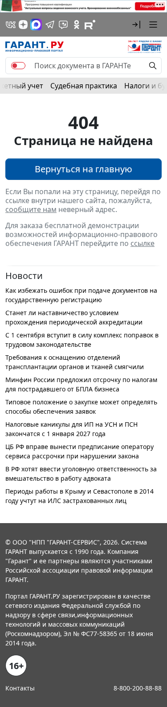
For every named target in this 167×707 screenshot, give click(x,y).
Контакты (20, 688)
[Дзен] (23, 24)
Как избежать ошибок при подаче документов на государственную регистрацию (81, 295)
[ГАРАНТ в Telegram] (50, 24)
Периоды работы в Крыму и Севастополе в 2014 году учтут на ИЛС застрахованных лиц (79, 496)
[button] (136, 24)
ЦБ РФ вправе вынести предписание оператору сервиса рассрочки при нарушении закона (79, 451)
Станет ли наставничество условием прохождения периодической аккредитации (74, 317)
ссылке (142, 243)
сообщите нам (31, 209)
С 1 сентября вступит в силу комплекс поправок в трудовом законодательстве (82, 340)
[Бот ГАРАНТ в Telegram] (63, 24)
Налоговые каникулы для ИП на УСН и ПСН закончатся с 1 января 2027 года (71, 429)
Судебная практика (83, 86)
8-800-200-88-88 (138, 688)
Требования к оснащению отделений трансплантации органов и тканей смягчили (74, 362)
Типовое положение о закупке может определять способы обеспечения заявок (81, 407)
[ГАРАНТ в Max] (36, 24)
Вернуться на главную (83, 169)
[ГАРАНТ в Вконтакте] (10, 24)
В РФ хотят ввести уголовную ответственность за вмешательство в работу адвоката (81, 473)
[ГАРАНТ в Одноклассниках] (76, 24)
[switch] (18, 65)
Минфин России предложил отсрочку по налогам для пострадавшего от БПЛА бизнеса (81, 384)
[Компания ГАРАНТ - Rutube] (90, 24)
